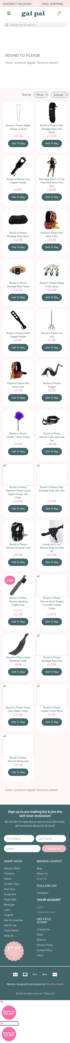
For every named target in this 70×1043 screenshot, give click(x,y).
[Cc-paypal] (54, 974)
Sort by (26, 94)
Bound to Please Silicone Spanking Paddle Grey (18, 601)
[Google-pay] (35, 974)
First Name (11, 833)
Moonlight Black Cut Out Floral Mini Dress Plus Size (52, 182)
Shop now (13, 861)
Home (9, 62)
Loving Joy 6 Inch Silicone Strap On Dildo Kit (52, 548)
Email (7, 843)
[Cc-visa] (15, 974)
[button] (9, 1002)
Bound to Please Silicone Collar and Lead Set (51, 437)
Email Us (42, 878)
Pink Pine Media (54, 984)
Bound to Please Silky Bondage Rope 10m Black (51, 129)
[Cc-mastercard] (25, 974)
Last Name (43, 833)
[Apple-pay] (44, 974)
